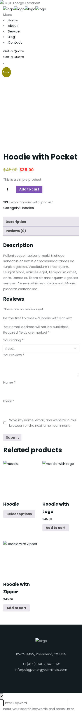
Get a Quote (13, 51)
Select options (19, 514)
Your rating (13, 340)
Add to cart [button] (56, 527)
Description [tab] (16, 221)
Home (13, 20)
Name (9, 382)
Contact (15, 42)
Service (14, 31)
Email (8, 401)
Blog (11, 36)
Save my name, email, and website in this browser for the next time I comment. (42, 423)
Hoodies (27, 207)
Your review (13, 355)
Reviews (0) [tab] (16, 231)
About (13, 25)
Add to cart (29, 189)
